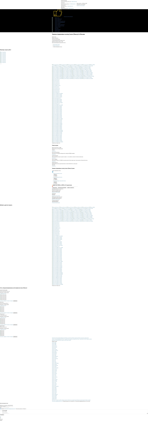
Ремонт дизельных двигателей (60, 21)
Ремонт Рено (54, 374)
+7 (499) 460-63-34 (3, 305)
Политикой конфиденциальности (10, 408)
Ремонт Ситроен (54, 379)
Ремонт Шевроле (55, 394)
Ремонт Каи (54, 359)
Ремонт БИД (54, 343)
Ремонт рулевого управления (59, 24)
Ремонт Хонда (54, 389)
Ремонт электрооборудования (60, 22)
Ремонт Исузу (54, 357)
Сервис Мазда (54, 397)
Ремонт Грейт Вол (55, 350)
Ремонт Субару (54, 380)
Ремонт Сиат (54, 378)
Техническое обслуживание (68, 16)
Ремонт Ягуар (54, 396)
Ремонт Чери (54, 393)
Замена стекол (57, 30)
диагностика (55, 187)
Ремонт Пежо (54, 372)
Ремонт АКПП (57, 31)
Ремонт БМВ (54, 344)
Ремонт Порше (54, 373)
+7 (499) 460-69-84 (74, 1)
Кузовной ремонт (58, 29)
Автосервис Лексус (57, 44)
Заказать (55, 174)
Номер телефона (3, 406)
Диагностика (57, 17)
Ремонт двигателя (56, 45)
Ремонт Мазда (54, 364)
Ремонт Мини (54, 366)
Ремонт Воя (54, 348)
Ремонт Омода (54, 370)
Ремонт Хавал (54, 388)
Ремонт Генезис (54, 349)
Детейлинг (57, 28)
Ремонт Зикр (54, 355)
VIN (0, 407)
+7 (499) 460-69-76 (70, 6)
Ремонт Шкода (54, 395)
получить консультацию (62, 187)
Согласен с (8, 408)
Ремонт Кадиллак (55, 358)
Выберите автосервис (3, 405)
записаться (15, 312)
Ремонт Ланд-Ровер (55, 363)
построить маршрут (3, 312)
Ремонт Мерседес (55, 365)
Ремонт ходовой (57, 23)
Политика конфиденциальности (57, 401)
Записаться (54, 154)
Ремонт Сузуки (54, 381)
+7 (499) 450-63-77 (71, 8)
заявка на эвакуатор (70, 187)
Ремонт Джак (54, 351)
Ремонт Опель (54, 371)
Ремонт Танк (54, 382)
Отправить (2, 414)
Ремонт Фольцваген (55, 386)
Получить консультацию (81, 5)
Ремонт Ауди (54, 342)
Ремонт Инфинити (55, 356)
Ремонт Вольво (54, 347)
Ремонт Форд (54, 387)
